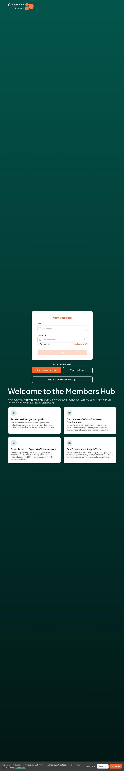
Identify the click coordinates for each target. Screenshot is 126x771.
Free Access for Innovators (60, 379)
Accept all (115, 766)
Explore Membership (46, 370)
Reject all (103, 766)
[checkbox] (38, 344)
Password (42, 335)
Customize (90, 766)
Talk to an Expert (77, 370)
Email (39, 323)
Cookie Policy (20, 767)
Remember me (45, 344)
